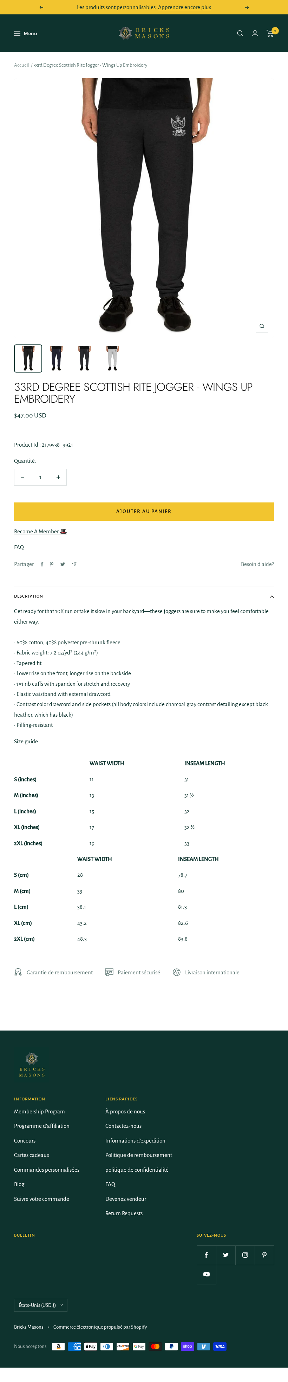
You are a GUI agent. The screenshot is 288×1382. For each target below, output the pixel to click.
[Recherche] (240, 33)
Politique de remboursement (138, 1155)
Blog (19, 1184)
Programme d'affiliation (42, 1126)
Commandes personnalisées (46, 1170)
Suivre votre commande (41, 1199)
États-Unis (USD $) (37, 1305)
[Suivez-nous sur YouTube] (206, 1274)
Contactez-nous (123, 1126)
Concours (24, 1141)
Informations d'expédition (135, 1141)
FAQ (110, 1184)
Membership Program (39, 1111)
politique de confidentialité (137, 1170)
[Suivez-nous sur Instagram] (245, 1255)
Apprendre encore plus (184, 7)
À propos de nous (125, 1111)
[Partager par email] (74, 564)
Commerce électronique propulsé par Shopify (100, 1327)
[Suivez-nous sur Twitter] (225, 1255)
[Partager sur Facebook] (42, 564)
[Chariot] (270, 33)
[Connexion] (255, 33)
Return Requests (124, 1213)
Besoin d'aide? (257, 564)
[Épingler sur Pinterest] (51, 564)
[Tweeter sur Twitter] (63, 564)
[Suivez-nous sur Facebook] (206, 1255)
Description (28, 596)
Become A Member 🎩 (40, 531)
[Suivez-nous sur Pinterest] (264, 1255)
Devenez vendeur (125, 1199)
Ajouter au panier (144, 511)
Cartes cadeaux (31, 1155)
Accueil (22, 65)
